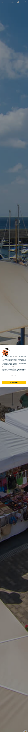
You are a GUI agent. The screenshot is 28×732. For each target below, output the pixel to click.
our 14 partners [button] (15, 356)
